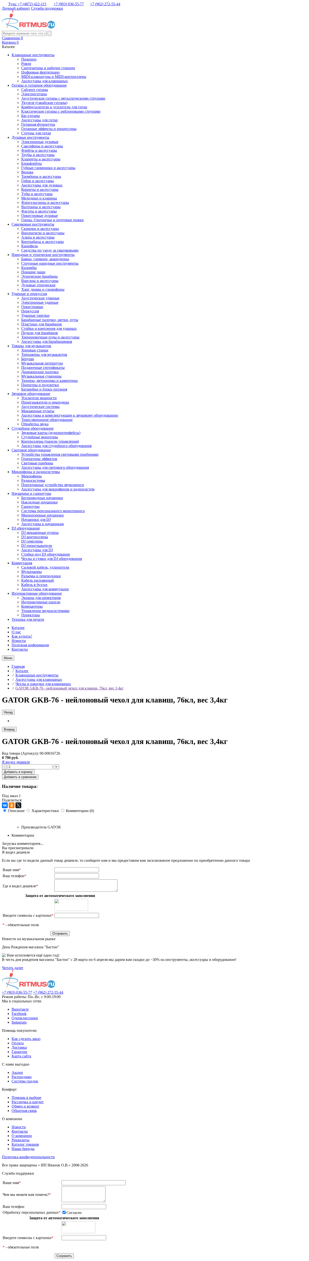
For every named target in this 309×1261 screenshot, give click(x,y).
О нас (16, 632)
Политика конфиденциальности (28, 1157)
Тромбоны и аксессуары (41, 176)
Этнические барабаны (39, 276)
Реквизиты (20, 1140)
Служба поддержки (47, 8)
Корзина (10, 42)
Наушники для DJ (36, 519)
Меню (8, 658)
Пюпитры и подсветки (40, 385)
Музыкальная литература (42, 363)
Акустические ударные (40, 298)
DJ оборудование (26, 528)
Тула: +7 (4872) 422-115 (27, 4)
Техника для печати (28, 619)
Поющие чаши (33, 272)
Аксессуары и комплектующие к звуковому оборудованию (69, 415)
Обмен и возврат (25, 1106)
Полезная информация (30, 645)
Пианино (28, 59)
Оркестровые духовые (39, 216)
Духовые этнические (38, 285)
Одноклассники (25, 1018)
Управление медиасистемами (45, 611)
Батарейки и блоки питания (44, 389)
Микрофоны (31, 476)
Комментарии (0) (80, 811)
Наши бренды (23, 1149)
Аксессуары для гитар (39, 120)
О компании (22, 1136)
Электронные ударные (39, 302)
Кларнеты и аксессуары (40, 159)
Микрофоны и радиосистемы (36, 472)
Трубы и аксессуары (38, 155)
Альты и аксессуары (38, 237)
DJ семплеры (32, 541)
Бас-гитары (30, 116)
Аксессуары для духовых (42, 185)
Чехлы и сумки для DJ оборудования (51, 559)
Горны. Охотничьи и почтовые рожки (52, 220)
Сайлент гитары (34, 90)
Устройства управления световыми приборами (59, 454)
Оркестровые (32, 307)
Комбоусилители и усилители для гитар (54, 107)
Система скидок (25, 1081)
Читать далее (12, 968)
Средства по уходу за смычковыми (49, 250)
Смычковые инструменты (33, 224)
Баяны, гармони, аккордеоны (45, 259)
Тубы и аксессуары (37, 194)
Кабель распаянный (37, 580)
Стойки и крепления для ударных (49, 328)
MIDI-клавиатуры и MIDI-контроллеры (53, 77)
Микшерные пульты (37, 411)
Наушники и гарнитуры (31, 493)
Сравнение (12, 38)
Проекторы (30, 615)
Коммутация (22, 563)
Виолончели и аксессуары (42, 233)
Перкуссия (30, 311)
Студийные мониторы (39, 437)
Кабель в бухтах (34, 585)
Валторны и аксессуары (41, 207)
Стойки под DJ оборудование (45, 554)
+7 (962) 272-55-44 (105, 4)
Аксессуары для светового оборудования (55, 467)
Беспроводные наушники (42, 498)
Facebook (19, 1014)
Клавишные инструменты (33, 55)
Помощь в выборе (26, 1098)
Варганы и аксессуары (39, 281)
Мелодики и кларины (39, 198)
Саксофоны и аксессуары (42, 146)
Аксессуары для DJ (37, 550)
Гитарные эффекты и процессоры (49, 129)
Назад (8, 712)
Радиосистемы (33, 480)
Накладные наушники (39, 502)
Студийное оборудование (33, 428)
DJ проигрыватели (36, 546)
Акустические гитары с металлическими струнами (63, 98)
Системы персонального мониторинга (53, 511)
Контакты (20, 649)
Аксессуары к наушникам (42, 524)
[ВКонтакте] (5, 805)
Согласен (74, 1213)
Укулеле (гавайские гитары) (44, 103)
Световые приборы (37, 463)
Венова (27, 172)
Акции (17, 1072)
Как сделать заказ (26, 1039)
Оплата (18, 1043)
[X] (18, 805)
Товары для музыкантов (31, 346)
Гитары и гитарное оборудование (39, 85)
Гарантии (19, 1052)
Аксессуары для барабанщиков (46, 341)
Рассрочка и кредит (28, 1102)
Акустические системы (40, 407)
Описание (16, 811)
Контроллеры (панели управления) (50, 441)
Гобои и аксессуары (37, 181)
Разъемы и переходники (41, 576)
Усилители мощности (39, 398)
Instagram (19, 1022)
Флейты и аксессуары (39, 150)
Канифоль (29, 246)
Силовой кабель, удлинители (45, 567)
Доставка (19, 1047)
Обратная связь (24, 1111)
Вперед (9, 729)
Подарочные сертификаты (43, 367)
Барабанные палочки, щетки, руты (49, 320)
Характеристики (45, 811)
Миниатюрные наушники (42, 515)
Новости (19, 641)
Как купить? (22, 636)
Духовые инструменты (30, 137)
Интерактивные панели (40, 602)
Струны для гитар (36, 133)
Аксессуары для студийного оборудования (56, 446)
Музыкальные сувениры (41, 376)
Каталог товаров (25, 1144)
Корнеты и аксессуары (39, 189)
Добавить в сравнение (20, 777)
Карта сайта (21, 1056)
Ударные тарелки (35, 315)
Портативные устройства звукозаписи (52, 485)
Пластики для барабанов (41, 324)
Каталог (18, 628)
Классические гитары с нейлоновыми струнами (60, 111)
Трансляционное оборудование (47, 420)
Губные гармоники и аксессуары (48, 168)
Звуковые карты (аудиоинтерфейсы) (50, 433)
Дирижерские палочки (40, 372)
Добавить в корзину (18, 772)
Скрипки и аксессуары (40, 229)
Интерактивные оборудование (37, 593)
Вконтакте (20, 1009)
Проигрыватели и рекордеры (45, 402)
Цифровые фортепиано (40, 72)
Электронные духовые (39, 142)
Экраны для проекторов (41, 598)
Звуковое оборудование (31, 394)
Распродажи (22, 1077)
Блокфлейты (31, 163)
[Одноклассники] (11, 805)
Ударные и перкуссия (29, 294)
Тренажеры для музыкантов (44, 354)
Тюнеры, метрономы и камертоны (49, 381)
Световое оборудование (31, 450)
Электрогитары (34, 94)
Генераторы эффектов (39, 459)
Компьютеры (32, 606)
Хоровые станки (34, 350)
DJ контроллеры (34, 537)
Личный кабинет (16, 8)
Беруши (27, 359)
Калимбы (29, 268)
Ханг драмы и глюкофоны (42, 289)
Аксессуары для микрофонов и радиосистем (57, 489)
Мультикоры (31, 572)
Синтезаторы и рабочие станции (48, 68)
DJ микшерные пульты (40, 533)
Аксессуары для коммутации (45, 589)
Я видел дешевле (16, 762)
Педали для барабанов (39, 333)
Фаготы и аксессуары (39, 211)
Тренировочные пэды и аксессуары (50, 337)
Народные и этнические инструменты (43, 255)
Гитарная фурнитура (38, 124)
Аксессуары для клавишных (44, 81)
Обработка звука (35, 424)
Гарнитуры (30, 506)
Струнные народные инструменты (49, 263)
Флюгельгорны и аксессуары (45, 202)
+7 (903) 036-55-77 (69, 4)
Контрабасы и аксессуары (42, 242)
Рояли (26, 64)
